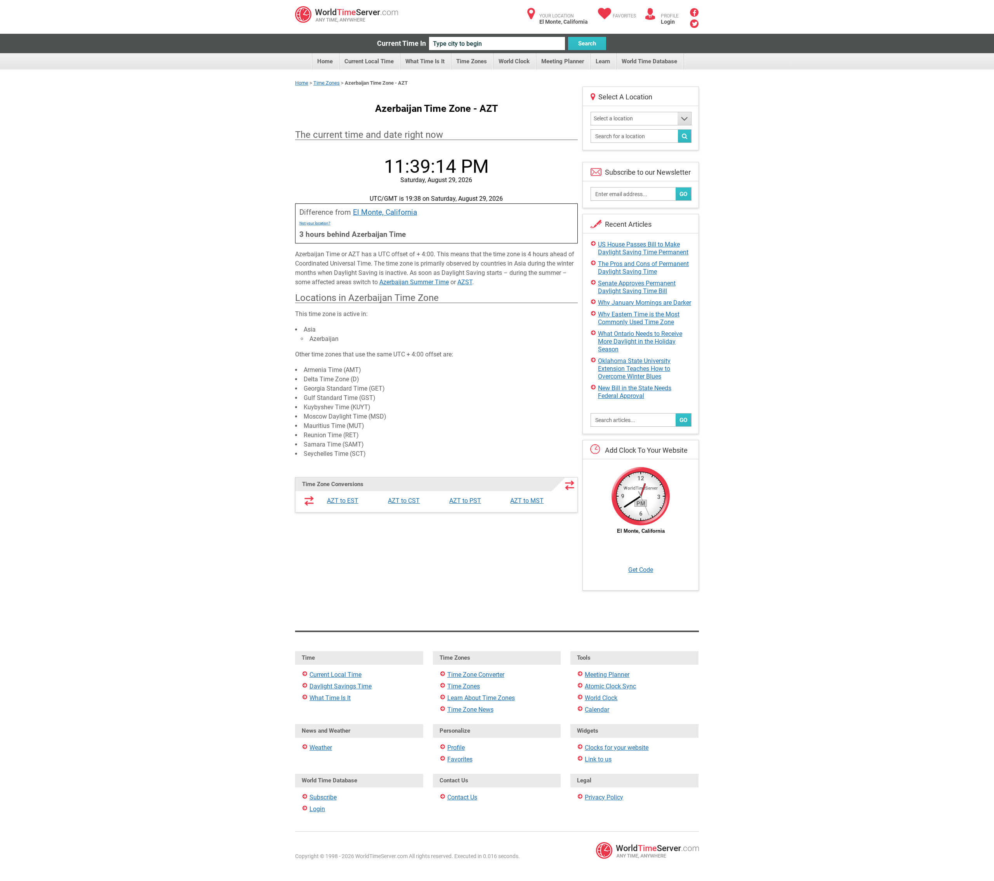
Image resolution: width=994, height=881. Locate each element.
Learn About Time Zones (481, 698)
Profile (456, 747)
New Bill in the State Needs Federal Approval (634, 392)
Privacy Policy (604, 797)
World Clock (514, 61)
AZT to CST (404, 500)
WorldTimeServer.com (346, 14)
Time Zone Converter (475, 674)
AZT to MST (527, 500)
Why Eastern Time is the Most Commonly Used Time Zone (638, 318)
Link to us (598, 759)
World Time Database (649, 61)
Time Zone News (470, 709)
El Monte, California (385, 212)
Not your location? (314, 223)
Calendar (597, 709)
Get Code (640, 569)
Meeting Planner (562, 61)
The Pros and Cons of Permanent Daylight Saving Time (643, 267)
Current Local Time (369, 61)
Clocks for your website (616, 747)
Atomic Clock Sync (610, 686)
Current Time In (401, 43)
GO (683, 194)
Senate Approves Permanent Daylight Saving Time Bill (637, 287)
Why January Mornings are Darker (644, 302)
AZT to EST (342, 500)
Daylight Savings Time (340, 686)
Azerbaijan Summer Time (414, 282)
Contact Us (462, 797)
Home (325, 61)
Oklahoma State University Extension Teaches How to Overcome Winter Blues (634, 368)
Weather (320, 747)
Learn (603, 61)
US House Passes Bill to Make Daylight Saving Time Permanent (643, 248)
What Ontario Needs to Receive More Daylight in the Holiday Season (640, 341)
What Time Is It (425, 61)
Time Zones (471, 61)
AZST (464, 282)
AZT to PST (465, 500)
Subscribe (323, 797)
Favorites (624, 16)
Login (668, 22)
